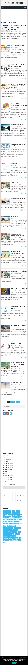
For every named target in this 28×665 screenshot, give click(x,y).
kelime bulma (6, 523)
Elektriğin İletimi (17, 45)
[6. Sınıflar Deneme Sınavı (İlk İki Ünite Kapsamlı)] (5, 365)
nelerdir (5, 534)
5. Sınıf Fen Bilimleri (8, 457)
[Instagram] (7, 413)
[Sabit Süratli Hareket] (5, 328)
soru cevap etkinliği (8, 538)
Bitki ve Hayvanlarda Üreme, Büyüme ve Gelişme (18, 85)
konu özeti (6, 529)
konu (5, 525)
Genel (5, 473)
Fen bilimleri (19, 517)
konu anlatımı (17, 527)
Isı (21, 519)
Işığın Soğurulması (18, 199)
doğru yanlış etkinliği (12, 515)
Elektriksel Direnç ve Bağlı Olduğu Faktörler (18, 27)
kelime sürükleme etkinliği (16, 523)
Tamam (14, 662)
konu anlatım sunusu (8, 527)
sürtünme (15, 538)
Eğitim (5, 471)
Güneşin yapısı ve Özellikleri (10, 519)
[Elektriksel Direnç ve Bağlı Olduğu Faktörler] (5, 28)
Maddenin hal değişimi (9, 532)
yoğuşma (10, 540)
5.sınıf (5, 511)
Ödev (14, 540)
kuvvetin (11, 529)
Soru (15, 536)
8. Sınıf (17, 511)
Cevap (18, 513)
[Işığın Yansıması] (5, 127)
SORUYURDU (14, 17)
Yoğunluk (14, 183)
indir (18, 519)
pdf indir (17, 534)
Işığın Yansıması (17, 125)
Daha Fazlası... (24, 39)
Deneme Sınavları (8, 469)
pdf (13, 534)
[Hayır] (26, 660)
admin (12, 31)
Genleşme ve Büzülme (19, 271)
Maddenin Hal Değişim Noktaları (17, 235)
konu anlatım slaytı (11, 525)
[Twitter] (11, 413)
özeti (5, 542)
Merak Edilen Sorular (9, 475)
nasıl (16, 532)
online (9, 534)
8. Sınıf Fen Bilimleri (8, 467)
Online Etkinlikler (8, 477)
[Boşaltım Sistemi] (5, 385)
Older (18, 402)
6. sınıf (9, 511)
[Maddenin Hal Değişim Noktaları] (5, 236)
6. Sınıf (6, 461)
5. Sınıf (6, 455)
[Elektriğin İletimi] (5, 48)
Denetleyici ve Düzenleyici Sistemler (19, 104)
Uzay (5, 481)
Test (20, 538)
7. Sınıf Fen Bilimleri (8, 465)
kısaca (16, 529)
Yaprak (5, 540)
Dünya (20, 515)
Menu (3, 7)
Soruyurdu (14, 3)
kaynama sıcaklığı (16, 521)
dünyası (5, 517)
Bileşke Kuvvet (16, 343)
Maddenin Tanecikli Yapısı (18, 145)
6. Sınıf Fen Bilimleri (8, 463)
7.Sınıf (13, 511)
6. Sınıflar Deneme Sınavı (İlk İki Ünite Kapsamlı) (18, 364)
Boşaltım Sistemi (17, 382)
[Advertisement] (14, 12)
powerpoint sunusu (8, 536)
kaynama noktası (7, 521)
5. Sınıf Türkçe (7, 459)
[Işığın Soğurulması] (5, 201)
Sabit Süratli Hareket (18, 326)
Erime (9, 517)
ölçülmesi (19, 540)
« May (4, 505)
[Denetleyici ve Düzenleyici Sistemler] (5, 106)
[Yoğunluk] (5, 185)
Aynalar (14, 163)
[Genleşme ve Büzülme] (5, 274)
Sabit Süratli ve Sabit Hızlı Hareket (18, 65)
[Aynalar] (5, 166)
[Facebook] (4, 413)
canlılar (13, 513)
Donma (5, 515)
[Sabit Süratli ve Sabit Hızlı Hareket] (5, 67)
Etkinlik (13, 517)
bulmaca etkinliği (7, 513)
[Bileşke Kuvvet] (5, 346)
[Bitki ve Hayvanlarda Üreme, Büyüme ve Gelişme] (5, 86)
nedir (19, 532)
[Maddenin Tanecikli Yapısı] (5, 146)
